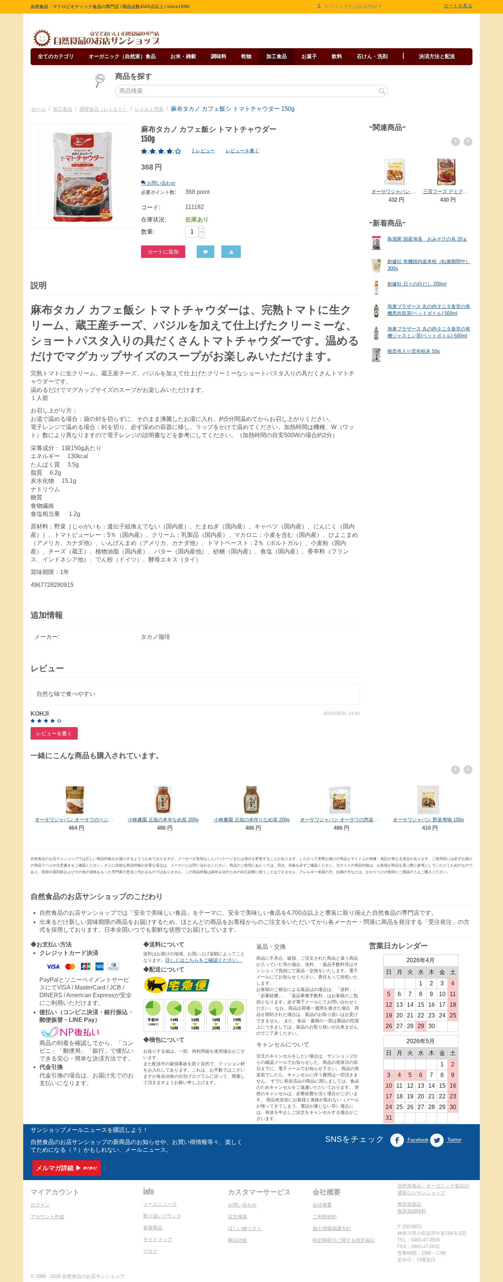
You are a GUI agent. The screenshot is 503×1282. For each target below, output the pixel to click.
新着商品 (152, 1227)
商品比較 (237, 1240)
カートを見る (458, 5)
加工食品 (62, 109)
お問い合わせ (242, 1205)
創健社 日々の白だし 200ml (416, 284)
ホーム (38, 109)
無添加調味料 (411, 1211)
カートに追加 (163, 252)
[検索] (382, 91)
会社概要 (322, 1205)
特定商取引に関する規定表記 (344, 1240)
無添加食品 (409, 1204)
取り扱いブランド (162, 1216)
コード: (150, 207)
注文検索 (237, 1216)
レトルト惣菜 (149, 109)
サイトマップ (157, 1239)
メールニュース (160, 1204)
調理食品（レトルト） (103, 109)
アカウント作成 (47, 1216)
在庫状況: (153, 219)
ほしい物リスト (244, 1228)
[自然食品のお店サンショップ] (96, 38)
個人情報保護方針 (332, 1228)
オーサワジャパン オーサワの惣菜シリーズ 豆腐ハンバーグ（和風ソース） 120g (251, 819)
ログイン (40, 1205)
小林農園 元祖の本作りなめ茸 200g (163, 819)
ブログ (150, 1251)
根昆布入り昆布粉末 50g (413, 351)
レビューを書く (242, 150)
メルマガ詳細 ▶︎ (59, 1168)
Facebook (417, 1140)
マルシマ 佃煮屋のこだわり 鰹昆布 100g (446, 162)
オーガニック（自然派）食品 (122, 56)
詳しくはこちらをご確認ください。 (203, 960)
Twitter (453, 1140)
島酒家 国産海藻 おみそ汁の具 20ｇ (427, 239)
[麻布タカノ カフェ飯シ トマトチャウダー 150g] (82, 176)
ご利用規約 (325, 1216)
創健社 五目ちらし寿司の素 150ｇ (428, 790)
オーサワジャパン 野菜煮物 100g (340, 819)
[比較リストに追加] (231, 251)
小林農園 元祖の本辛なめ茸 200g (74, 819)
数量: (147, 232)
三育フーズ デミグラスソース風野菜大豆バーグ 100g (395, 191)
